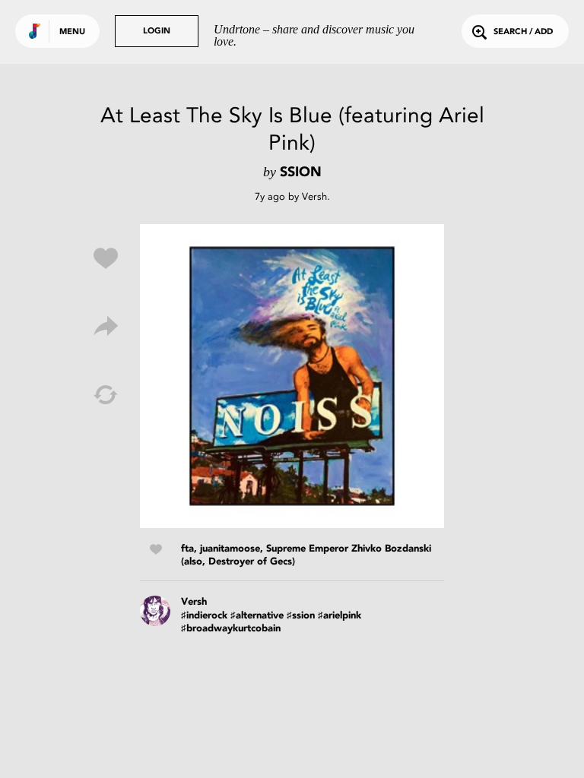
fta (187, 549)
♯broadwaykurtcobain (231, 629)
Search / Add (523, 32)
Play (292, 376)
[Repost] (105, 395)
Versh (314, 196)
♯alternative (257, 616)
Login (156, 31)
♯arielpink (339, 616)
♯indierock (204, 616)
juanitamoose (230, 549)
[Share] (105, 327)
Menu (72, 32)
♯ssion (301, 616)
